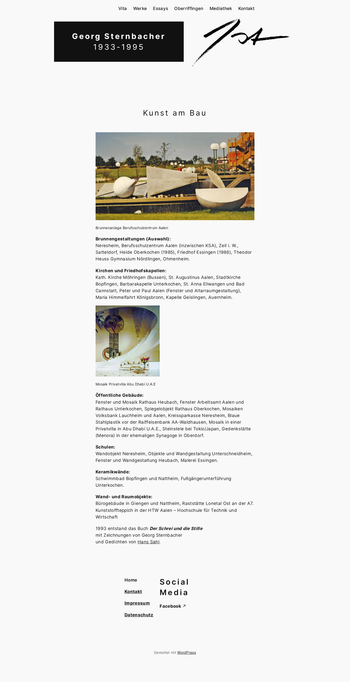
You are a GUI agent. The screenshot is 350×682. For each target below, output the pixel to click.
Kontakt (133, 591)
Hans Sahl (148, 541)
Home (131, 580)
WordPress (186, 652)
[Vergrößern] (247, 138)
